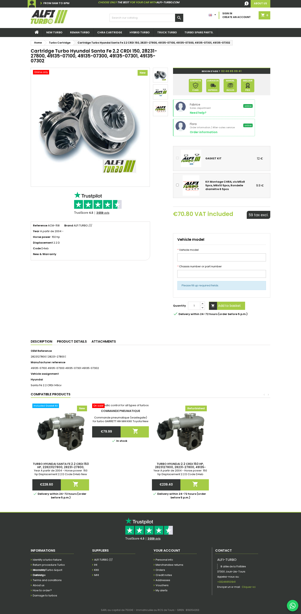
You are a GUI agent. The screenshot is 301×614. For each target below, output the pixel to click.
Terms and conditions (47, 580)
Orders (160, 570)
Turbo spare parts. (198, 32)
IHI (95, 565)
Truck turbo (167, 32)
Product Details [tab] (72, 341)
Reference (40, 225)
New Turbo (54, 32)
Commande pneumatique (120, 411)
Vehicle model (188, 250)
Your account (167, 550)
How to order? (42, 590)
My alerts (161, 590)
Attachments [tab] (104, 341)
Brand (68, 225)
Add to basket (226, 305)
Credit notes (164, 575)
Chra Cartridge (109, 32)
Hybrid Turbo (140, 32)
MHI (96, 575)
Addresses (163, 580)
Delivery (38, 575)
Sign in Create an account (236, 15)
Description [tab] (41, 341)
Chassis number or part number (199, 266)
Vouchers (162, 585)
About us (38, 585)
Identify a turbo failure (47, 560)
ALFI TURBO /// (103, 560)
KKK (96, 570)
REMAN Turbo (80, 32)
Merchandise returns (169, 565)
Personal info (164, 560)
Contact (223, 550)
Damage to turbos (45, 595)
